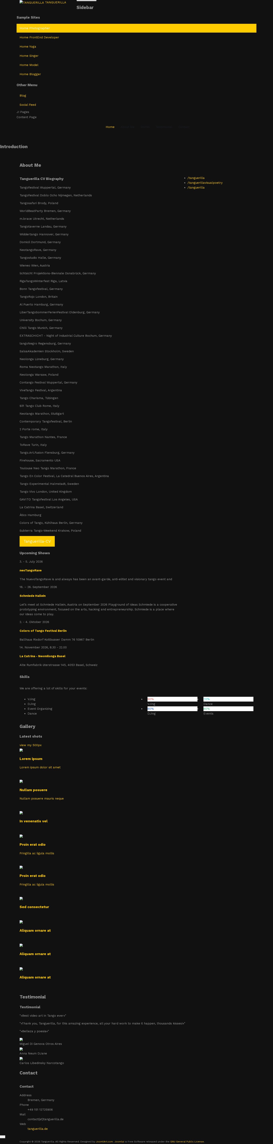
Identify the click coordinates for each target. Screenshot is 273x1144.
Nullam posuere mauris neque (42, 798)
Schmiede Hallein (33, 596)
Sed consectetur (34, 907)
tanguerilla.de (38, 1129)
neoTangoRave (31, 570)
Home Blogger (30, 74)
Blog (23, 95)
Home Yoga (28, 46)
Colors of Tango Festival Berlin (43, 631)
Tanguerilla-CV (37, 541)
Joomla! (119, 1141)
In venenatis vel (34, 821)
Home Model (29, 65)
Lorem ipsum (31, 759)
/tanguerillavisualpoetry (205, 183)
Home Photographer (35, 28)
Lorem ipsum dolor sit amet (40, 767)
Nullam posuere (33, 790)
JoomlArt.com (104, 1141)
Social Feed (28, 105)
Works (145, 127)
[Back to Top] (2, 1136)
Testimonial (164, 127)
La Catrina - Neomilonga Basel (42, 656)
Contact (184, 127)
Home (110, 127)
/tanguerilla (196, 178)
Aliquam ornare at (35, 930)
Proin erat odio (33, 845)
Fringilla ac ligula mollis (37, 853)
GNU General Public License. (187, 1141)
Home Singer (29, 56)
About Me (128, 127)
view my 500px (31, 745)
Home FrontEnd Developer (39, 37)
